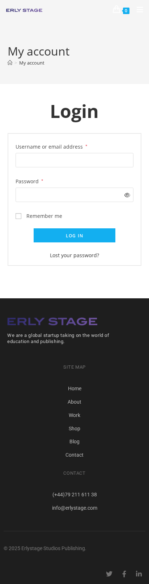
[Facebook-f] (124, 573)
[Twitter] (109, 573)
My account (31, 63)
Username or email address (52, 146)
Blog (74, 441)
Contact (74, 455)
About (74, 402)
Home (74, 388)
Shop (74, 428)
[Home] (10, 63)
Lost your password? (74, 255)
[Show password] (125, 194)
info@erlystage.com (74, 508)
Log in (74, 236)
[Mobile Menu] (137, 9)
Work (74, 415)
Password (29, 181)
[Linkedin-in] (138, 573)
